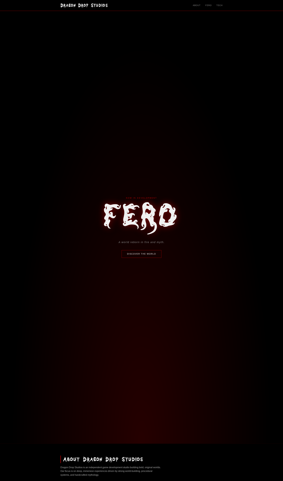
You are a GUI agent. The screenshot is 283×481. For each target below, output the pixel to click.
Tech (219, 5)
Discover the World (141, 254)
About (197, 5)
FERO (208, 5)
